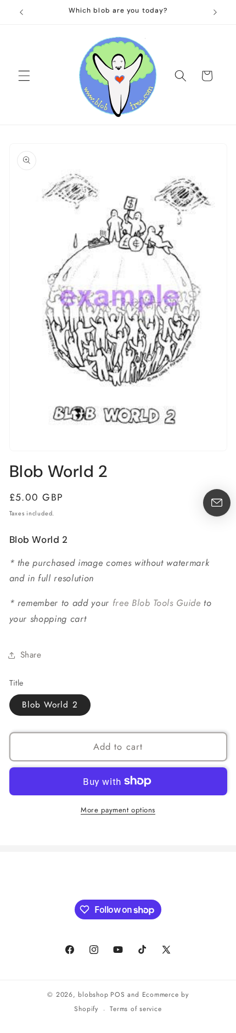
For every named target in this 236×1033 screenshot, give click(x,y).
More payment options (118, 810)
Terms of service (135, 1009)
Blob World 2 (50, 705)
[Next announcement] (215, 12)
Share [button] (31, 655)
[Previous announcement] (21, 12)
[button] (24, 76)
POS (117, 995)
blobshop (93, 995)
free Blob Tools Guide (157, 602)
